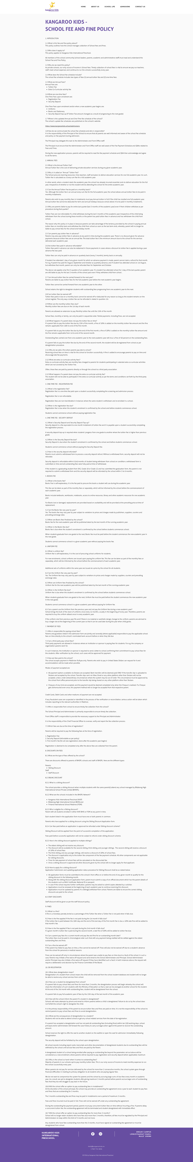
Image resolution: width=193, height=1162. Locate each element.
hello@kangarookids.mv (96, 1146)
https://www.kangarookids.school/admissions (62, 126)
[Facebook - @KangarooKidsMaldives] (92, 1134)
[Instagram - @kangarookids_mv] (100, 1134)
